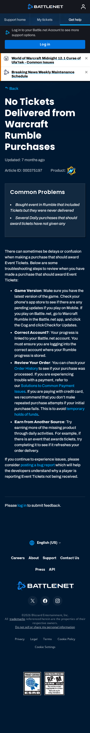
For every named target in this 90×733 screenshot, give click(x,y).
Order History (26, 368)
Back (13, 88)
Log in (45, 44)
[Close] (86, 60)
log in (22, 505)
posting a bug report (38, 465)
